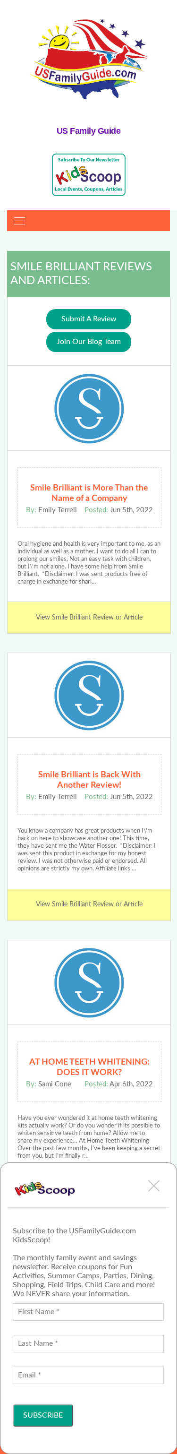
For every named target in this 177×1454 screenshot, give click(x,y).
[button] (153, 1185)
